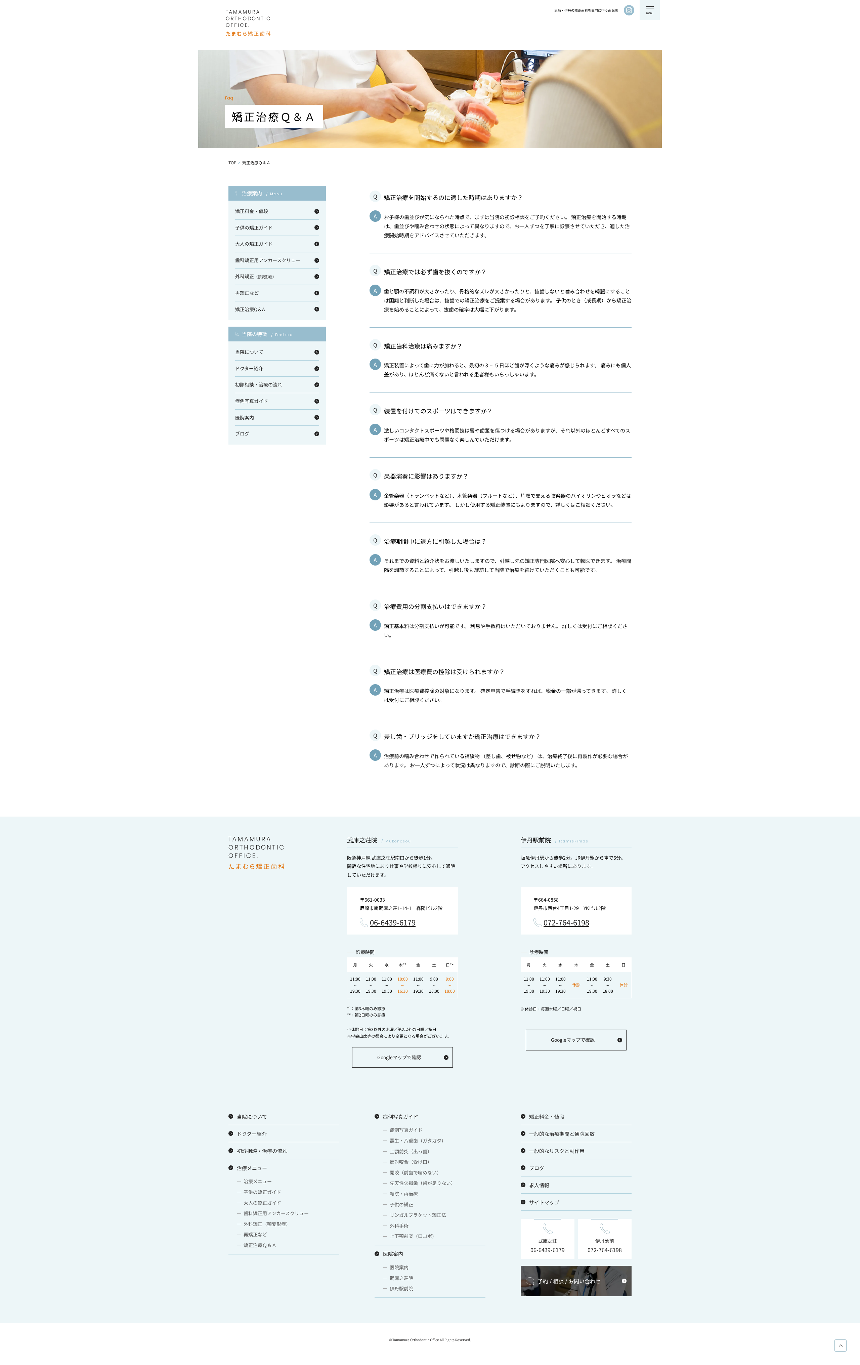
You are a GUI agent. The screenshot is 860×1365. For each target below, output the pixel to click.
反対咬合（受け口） (411, 1161)
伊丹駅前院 (401, 1288)
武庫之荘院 (401, 1278)
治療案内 (262, 193)
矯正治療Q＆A (250, 309)
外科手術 (399, 1225)
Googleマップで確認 (399, 1057)
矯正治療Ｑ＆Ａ (260, 1245)
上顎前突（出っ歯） (411, 1151)
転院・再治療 (404, 1193)
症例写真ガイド (251, 401)
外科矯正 (255, 276)
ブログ (242, 433)
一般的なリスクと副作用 (557, 1150)
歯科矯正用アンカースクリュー (267, 260)
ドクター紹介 (249, 368)
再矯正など (247, 292)
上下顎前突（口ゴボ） (413, 1236)
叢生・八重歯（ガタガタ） (418, 1140)
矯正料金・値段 (251, 211)
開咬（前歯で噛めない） (415, 1172)
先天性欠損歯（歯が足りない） (423, 1183)
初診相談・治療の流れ (258, 384)
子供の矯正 (401, 1204)
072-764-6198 (566, 922)
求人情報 (539, 1185)
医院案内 (244, 417)
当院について (249, 351)
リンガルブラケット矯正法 (418, 1214)
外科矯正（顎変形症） (267, 1224)
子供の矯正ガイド (254, 227)
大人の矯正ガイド (254, 243)
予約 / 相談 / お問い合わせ (569, 1281)
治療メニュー (252, 1167)
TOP (232, 162)
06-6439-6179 (393, 922)
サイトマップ (544, 1202)
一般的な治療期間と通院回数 (562, 1133)
